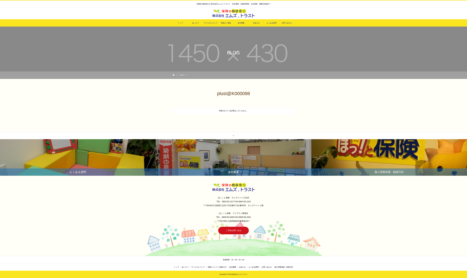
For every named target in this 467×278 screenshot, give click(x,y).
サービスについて (211, 23)
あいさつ (195, 23)
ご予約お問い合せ (233, 230)
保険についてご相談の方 (217, 267)
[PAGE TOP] (233, 135)
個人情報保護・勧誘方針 (283, 267)
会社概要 (241, 23)
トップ (180, 23)
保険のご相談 (226, 23)
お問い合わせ (287, 23)
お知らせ (256, 23)
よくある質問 (271, 23)
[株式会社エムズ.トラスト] (233, 13)
